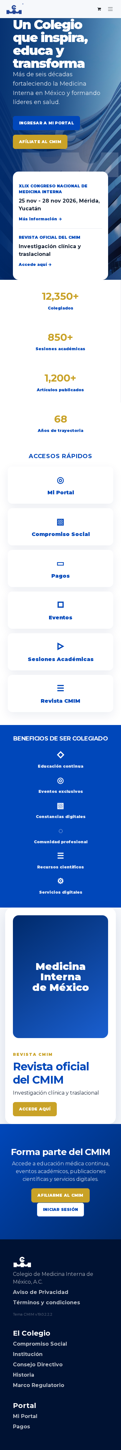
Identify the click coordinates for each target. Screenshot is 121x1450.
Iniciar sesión (60, 1209)
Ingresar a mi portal (46, 123)
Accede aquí (35, 1109)
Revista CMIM (60, 693)
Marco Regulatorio (38, 1385)
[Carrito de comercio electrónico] (99, 9)
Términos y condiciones (46, 1302)
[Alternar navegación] (110, 9)
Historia (23, 1375)
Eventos (60, 610)
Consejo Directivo (38, 1364)
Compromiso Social (61, 526)
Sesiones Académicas (61, 651)
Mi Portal (60, 485)
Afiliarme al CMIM (60, 1195)
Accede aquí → (35, 264)
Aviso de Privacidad (40, 1292)
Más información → (40, 218)
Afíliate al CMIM (40, 141)
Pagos (60, 568)
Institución (28, 1354)
